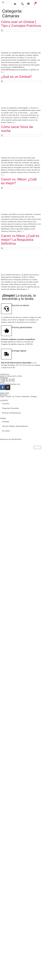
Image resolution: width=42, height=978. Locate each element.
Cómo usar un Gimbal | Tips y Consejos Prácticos (21, 24)
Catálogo (5, 422)
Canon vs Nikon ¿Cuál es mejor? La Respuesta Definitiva (20, 240)
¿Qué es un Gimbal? (16, 77)
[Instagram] (7, 387)
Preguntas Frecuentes (10, 408)
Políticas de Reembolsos (11, 413)
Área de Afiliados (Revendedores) (15, 426)
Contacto (5, 404)
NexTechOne (16, 439)
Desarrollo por (6, 439)
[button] (15, 4)
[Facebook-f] (2, 387)
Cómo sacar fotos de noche (17, 129)
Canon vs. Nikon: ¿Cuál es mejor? (19, 181)
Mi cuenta (6, 431)
